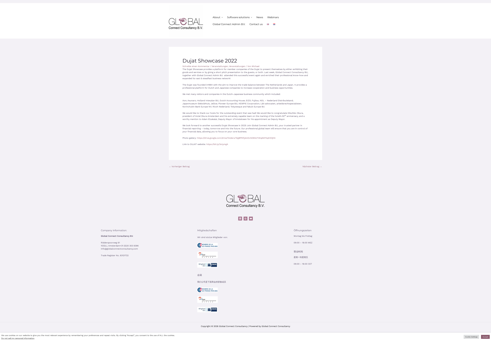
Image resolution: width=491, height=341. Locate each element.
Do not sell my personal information (17, 338)
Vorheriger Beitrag (179, 166)
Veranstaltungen (220, 66)
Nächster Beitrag (312, 166)
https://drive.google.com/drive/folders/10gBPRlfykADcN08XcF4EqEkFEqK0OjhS (236, 138)
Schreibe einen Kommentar (196, 66)
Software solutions (238, 17)
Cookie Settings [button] (471, 337)
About (216, 17)
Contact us (256, 24)
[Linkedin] (240, 218)
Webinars (273, 17)
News (259, 17)
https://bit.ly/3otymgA (217, 144)
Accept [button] (485, 337)
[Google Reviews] (245, 218)
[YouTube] (251, 218)
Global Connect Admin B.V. (229, 24)
